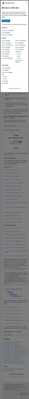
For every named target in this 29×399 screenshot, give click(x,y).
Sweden (17, 49)
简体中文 (5, 76)
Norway (17, 43)
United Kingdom (19, 60)
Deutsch (19, 53)
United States (5, 34)
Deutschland (5, 45)
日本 (3, 81)
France (3, 51)
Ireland (3, 53)
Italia (3, 56)
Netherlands (18, 40)
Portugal (17, 47)
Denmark (4, 43)
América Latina (5, 30)
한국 (3, 83)
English (18, 56)
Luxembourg (5, 58)
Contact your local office (14, 88)
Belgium (4, 40)
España (3, 47)
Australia (4, 68)
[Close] (27, 3)
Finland (3, 49)
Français (19, 58)
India (3, 70)
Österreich (17, 45)
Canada (3, 32)
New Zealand (5, 72)
